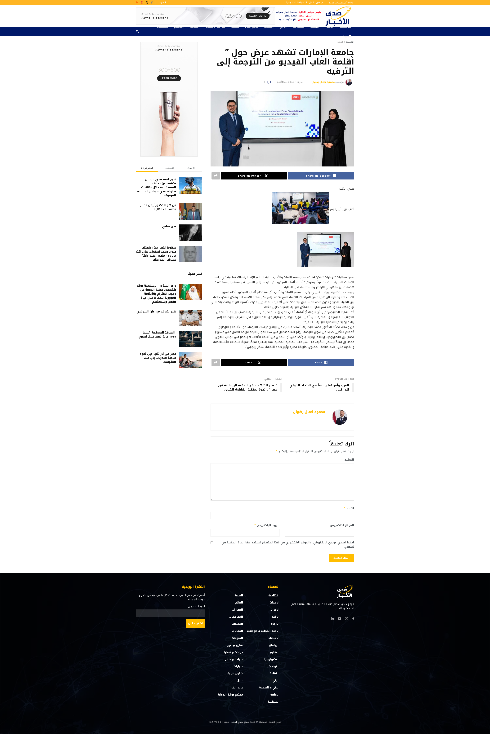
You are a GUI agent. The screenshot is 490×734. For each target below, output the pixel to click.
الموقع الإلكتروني (342, 525)
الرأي (283, 26)
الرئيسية (345, 26)
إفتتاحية (273, 595)
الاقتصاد (162, 26)
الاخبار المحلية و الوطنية (263, 631)
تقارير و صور (235, 645)
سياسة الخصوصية (295, 2)
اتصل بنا (310, 2)
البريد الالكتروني (196, 606)
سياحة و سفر (234, 659)
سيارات (238, 666)
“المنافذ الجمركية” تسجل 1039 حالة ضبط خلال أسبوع (157, 334)
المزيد (347, 36)
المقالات (237, 631)
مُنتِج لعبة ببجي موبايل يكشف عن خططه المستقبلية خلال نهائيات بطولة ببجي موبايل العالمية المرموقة (156, 187)
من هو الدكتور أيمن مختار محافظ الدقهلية (158, 207)
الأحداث (269, 26)
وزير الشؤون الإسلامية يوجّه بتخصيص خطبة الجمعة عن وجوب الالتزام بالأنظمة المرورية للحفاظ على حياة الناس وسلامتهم (156, 293)
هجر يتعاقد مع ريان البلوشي (156, 311)
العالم (239, 602)
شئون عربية (235, 673)
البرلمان (274, 645)
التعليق (347, 460)
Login (161, 2)
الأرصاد (275, 623)
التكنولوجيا (271, 659)
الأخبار (329, 26)
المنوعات (237, 638)
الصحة (235, 26)
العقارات (298, 26)
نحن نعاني (169, 226)
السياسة (273, 701)
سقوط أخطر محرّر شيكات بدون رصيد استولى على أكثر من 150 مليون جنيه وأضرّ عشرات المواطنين (156, 253)
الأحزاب (274, 609)
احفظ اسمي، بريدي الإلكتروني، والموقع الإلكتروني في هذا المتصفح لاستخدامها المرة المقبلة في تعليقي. (287, 545)
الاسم (349, 508)
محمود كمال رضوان (323, 82)
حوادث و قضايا (215, 26)
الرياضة (314, 26)
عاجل (240, 680)
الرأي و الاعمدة (269, 687)
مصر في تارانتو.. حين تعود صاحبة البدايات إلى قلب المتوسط (158, 358)
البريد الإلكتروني (266, 525)
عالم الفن (251, 26)
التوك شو (273, 666)
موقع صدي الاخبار (240, 722)
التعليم (179, 26)
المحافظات (236, 616)
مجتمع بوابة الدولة (230, 694)
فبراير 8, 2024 (295, 82)
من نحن (319, 2)
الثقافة (195, 26)
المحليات (237, 623)
